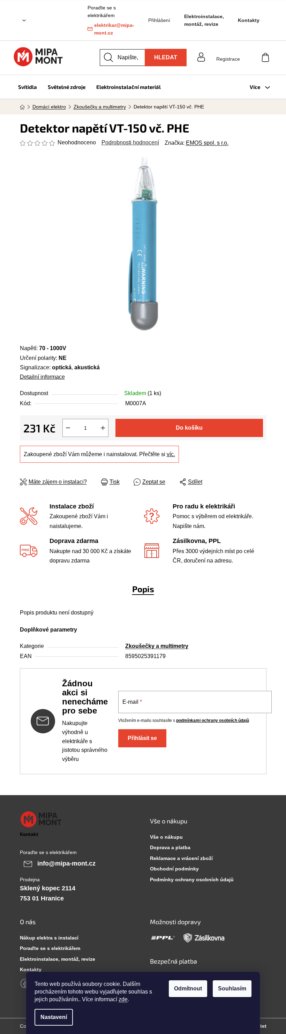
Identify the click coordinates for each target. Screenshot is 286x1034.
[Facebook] (25, 983)
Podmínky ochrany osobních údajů (192, 879)
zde (123, 999)
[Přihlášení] (228, 52)
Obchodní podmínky (174, 868)
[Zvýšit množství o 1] (103, 428)
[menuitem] (27, 87)
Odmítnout (188, 988)
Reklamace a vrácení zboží (181, 858)
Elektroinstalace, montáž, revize (204, 20)
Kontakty (248, 20)
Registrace (228, 59)
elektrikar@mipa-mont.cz (114, 29)
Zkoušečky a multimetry (156, 646)
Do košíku (189, 428)
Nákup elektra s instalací (49, 938)
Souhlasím (232, 988)
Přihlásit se (142, 738)
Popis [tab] (143, 589)
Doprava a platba (170, 847)
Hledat (165, 57)
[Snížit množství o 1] (68, 428)
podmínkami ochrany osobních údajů (212, 720)
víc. (171, 454)
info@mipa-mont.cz (66, 863)
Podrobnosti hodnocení (130, 142)
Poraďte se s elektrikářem (50, 948)
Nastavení (53, 1017)
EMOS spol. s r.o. (207, 143)
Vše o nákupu (166, 837)
